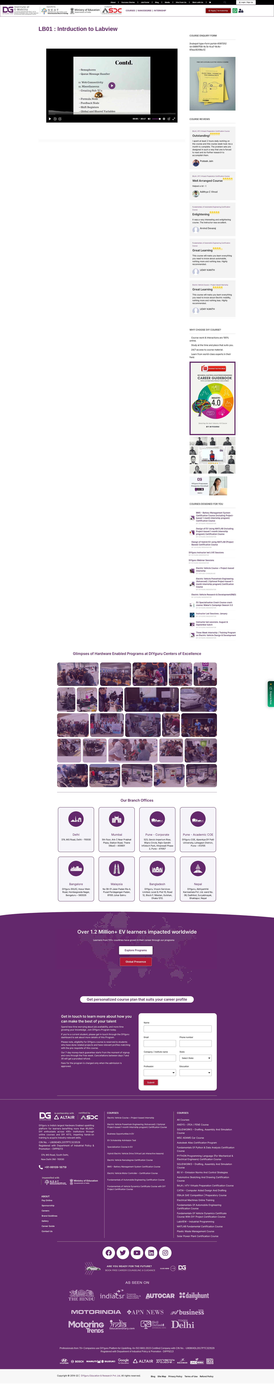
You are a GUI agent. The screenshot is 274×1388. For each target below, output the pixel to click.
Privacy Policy (175, 1376)
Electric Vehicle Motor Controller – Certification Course (132, 1173)
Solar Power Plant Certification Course (197, 1236)
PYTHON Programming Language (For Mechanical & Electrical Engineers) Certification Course (205, 1157)
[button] (224, 2)
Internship (160, 10)
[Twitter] (123, 1253)
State (182, 1052)
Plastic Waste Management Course (195, 1231)
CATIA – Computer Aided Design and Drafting (201, 1190)
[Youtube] (137, 1253)
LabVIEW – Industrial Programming (195, 1221)
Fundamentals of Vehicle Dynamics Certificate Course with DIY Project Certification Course (136, 1187)
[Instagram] (165, 1253)
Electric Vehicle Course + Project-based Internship (210, 285)
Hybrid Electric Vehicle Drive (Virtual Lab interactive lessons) (135, 1153)
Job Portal (145, 2)
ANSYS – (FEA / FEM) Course (193, 1124)
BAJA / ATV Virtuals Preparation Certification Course (211, 131)
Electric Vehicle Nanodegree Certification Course (130, 1160)
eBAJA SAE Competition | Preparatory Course (201, 1195)
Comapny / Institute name (156, 1052)
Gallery (45, 1221)
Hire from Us (181, 2)
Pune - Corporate (157, 834)
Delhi (76, 834)
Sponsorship (48, 1205)
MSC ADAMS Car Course (190, 1137)
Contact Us (47, 1231)
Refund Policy (206, 1376)
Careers (45, 1210)
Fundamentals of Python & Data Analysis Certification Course (205, 1149)
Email (146, 1037)
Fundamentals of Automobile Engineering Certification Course (136, 1180)
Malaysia (117, 884)
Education (184, 1066)
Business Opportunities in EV (120, 1133)
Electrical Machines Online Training (195, 1200)
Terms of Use (191, 1376)
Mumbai (116, 834)
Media (167, 2)
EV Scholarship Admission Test (121, 1140)
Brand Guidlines (49, 1216)
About (113, 2)
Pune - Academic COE (198, 834)
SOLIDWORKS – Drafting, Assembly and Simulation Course (204, 1131)
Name (146, 1022)
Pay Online (47, 1200)
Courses (130, 10)
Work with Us (197, 2)
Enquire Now (271, 698)
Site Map (162, 1376)
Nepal (198, 884)
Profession (148, 1066)
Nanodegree (144, 10)
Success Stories (128, 2)
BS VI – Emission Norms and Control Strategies (202, 1172)
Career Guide (48, 1226)
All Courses (183, 1119)
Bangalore (76, 884)
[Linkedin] (151, 1253)
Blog (157, 2)
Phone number (186, 1037)
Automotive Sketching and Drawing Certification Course (203, 1179)
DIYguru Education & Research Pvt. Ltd (100, 1375)
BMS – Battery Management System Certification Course (133, 1166)
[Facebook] (108, 1253)
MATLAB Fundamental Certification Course (200, 1226)
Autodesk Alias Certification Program (197, 1142)
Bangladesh (157, 884)
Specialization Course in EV (120, 1147)
